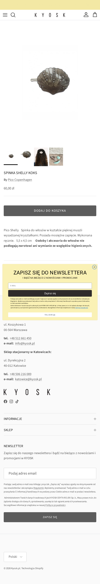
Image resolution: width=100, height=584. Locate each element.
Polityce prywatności (81, 308)
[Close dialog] (94, 267)
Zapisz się (50, 293)
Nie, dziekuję (50, 314)
